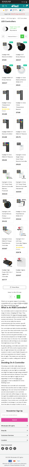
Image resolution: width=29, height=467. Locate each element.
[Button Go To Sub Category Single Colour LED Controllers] (5, 29)
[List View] (26, 36)
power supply (23, 315)
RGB (20, 303)
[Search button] (6, 6)
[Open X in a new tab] (14, 448)
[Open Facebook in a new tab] (2, 448)
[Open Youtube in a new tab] (10, 448)
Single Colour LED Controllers (15, 27)
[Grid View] (22, 36)
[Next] (18, 297)
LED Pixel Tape (14, 305)
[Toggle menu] (3, 6)
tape (14, 315)
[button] (7, 110)
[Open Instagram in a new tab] (6, 448)
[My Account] (23, 6)
